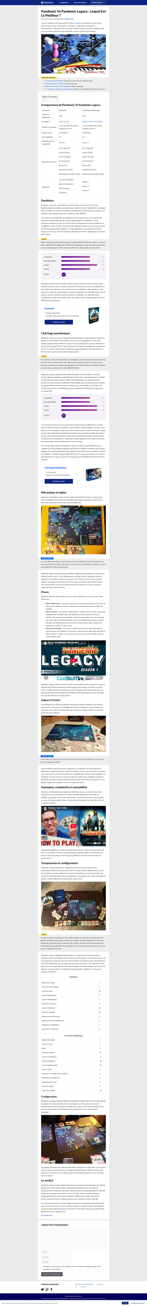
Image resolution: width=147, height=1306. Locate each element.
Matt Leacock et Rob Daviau (92, 122)
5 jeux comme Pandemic (54, 81)
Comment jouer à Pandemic (55, 84)
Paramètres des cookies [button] (137, 1303)
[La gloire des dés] (48, 2)
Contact (83, 1287)
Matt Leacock (64, 122)
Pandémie (78, 23)
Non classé (49, 1215)
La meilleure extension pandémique (59, 89)
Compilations (64, 2)
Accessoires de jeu (80, 2)
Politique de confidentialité (84, 1284)
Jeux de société (97, 2)
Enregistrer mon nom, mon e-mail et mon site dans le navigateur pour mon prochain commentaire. (72, 1267)
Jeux (44, 1215)
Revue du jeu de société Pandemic (58, 86)
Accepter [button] (125, 1303)
